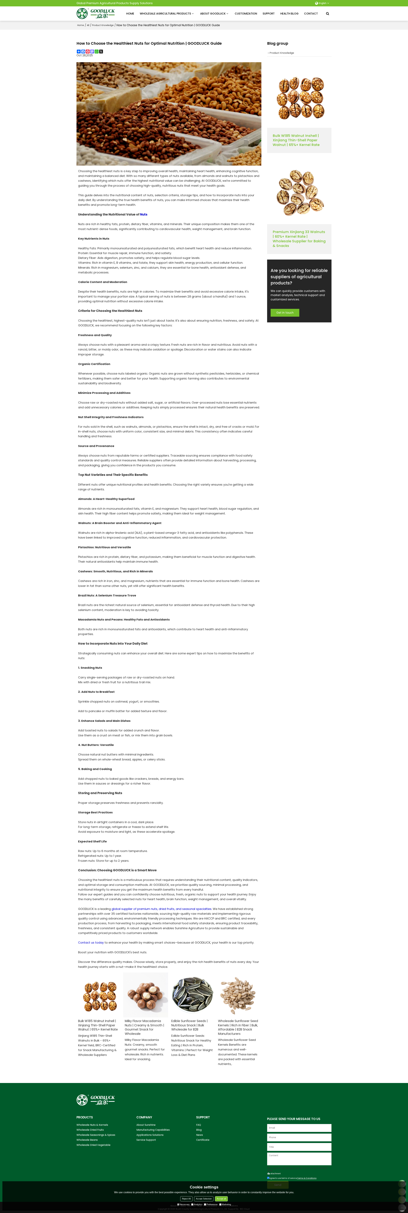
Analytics (198, 1204)
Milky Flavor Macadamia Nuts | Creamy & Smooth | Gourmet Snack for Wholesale (144, 1027)
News (199, 1135)
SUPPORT (269, 13)
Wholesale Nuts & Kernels (92, 1125)
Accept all (221, 1199)
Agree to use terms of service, (293, 1178)
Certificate (202, 1140)
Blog (199, 1129)
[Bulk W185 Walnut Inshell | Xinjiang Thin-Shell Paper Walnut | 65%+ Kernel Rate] (99, 995)
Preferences (212, 1204)
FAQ (198, 1125)
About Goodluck (213, 13)
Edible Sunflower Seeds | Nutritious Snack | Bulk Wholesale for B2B (189, 1025)
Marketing (226, 1204)
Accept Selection (204, 1199)
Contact (311, 13)
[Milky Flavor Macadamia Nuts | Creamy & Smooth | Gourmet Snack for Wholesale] (145, 995)
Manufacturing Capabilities (153, 1129)
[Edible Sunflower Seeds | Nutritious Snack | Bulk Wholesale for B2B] (192, 995)
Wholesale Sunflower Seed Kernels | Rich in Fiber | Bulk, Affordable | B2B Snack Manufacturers (238, 1027)
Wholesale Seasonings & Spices (95, 1135)
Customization (246, 13)
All (88, 25)
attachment (275, 1173)
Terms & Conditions (307, 1178)
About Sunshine (146, 1125)
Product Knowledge (103, 25)
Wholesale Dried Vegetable (93, 1145)
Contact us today (91, 943)
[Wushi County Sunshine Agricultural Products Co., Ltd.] (95, 13)
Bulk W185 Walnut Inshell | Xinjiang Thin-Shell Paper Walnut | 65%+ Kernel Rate (98, 1025)
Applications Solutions (150, 1135)
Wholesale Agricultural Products (165, 13)
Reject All (186, 1199)
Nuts (143, 214)
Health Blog (289, 13)
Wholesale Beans (87, 1140)
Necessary (185, 1204)
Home (130, 13)
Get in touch (285, 313)
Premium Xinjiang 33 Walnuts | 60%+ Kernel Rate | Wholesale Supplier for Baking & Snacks (299, 239)
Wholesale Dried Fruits (90, 1129)
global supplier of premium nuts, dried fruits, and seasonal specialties (161, 909)
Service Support (146, 1140)
